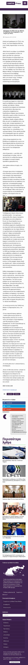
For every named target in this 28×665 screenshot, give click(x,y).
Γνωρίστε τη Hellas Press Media (12, 601)
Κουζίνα (5, 638)
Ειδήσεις (17, 394)
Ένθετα (5, 632)
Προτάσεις (6, 629)
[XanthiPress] (14, 3)
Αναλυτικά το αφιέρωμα (10, 390)
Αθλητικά (6, 641)
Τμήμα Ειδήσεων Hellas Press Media (17, 416)
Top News (10, 394)
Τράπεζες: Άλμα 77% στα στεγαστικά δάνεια (13, 499)
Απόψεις (5, 647)
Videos (5, 644)
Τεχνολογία (6, 625)
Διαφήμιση (6, 604)
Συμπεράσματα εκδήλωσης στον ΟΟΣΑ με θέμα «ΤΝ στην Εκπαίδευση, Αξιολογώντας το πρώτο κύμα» (14, 480)
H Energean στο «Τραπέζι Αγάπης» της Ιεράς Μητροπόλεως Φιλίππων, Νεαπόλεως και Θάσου (13, 518)
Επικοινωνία (7, 607)
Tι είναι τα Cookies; (16, 658)
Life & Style (6, 635)
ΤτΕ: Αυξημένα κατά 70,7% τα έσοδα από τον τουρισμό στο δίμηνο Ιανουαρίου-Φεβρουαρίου (14, 556)
